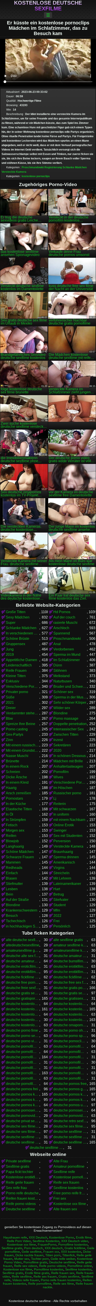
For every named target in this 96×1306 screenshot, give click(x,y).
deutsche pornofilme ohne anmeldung (70, 1078)
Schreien (13, 772)
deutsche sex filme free (22, 1126)
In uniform (61, 814)
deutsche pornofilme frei (70, 1052)
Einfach (12, 873)
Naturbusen (62, 681)
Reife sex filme (63, 1283)
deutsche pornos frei (22, 1089)
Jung (10, 649)
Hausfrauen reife (15, 1237)
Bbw (9, 718)
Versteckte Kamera (14, 171)
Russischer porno (67, 793)
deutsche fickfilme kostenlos (70, 977)
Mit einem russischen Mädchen (22, 745)
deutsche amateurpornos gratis (22, 961)
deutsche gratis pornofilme (70, 988)
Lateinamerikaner (67, 884)
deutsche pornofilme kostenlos (22, 1073)
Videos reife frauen (25, 1280)
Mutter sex (21, 1258)
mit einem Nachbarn (69, 820)
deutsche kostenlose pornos (70, 1009)
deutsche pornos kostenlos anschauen (70, 1094)
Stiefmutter (14, 884)
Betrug (58, 894)
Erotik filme (84, 1237)
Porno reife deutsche (22, 1193)
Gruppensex (15, 644)
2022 (57, 916)
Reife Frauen (16, 670)
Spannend (61, 633)
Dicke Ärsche (16, 777)
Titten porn (53, 1255)
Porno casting (17, 729)
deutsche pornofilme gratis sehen (22, 1068)
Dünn (57, 665)
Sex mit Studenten (67, 836)
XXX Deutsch (38, 1237)
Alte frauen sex (65, 1209)
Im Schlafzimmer (66, 660)
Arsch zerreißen (18, 793)
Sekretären (62, 745)
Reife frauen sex (62, 1273)
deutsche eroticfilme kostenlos (22, 966)
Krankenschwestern (21, 910)
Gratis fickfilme (75, 1248)
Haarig (11, 788)
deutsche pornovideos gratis (22, 1116)
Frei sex (59, 1198)
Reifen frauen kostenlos (22, 1198)
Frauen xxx (51, 1251)
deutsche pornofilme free (22, 1052)
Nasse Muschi (17, 756)
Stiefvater (60, 900)
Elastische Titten (19, 809)
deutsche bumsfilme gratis (70, 961)
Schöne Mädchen (20, 852)
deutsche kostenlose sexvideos (22, 1025)
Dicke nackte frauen (29, 1255)
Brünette (12, 761)
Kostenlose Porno (61, 1237)
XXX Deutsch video (74, 1241)
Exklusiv (12, 681)
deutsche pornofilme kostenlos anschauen (70, 1073)
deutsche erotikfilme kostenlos (22, 972)
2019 (10, 654)
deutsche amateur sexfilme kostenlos (70, 956)
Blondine (60, 713)
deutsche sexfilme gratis (70, 1142)
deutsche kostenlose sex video (22, 1020)
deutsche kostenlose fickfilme (70, 1004)
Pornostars (14, 798)
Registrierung (53, 167)
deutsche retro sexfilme (70, 1121)
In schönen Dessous (69, 756)
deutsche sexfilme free (70, 1137)
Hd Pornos (61, 612)
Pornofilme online (79, 1266)
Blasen (11, 878)
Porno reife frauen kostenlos (61, 1280)
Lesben (12, 889)
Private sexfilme (18, 1161)
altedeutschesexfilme (22, 945)
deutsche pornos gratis (70, 1089)
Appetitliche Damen (21, 660)
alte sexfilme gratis (68, 940)
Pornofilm (61, 772)
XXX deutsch (54, 1248)
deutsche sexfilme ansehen (22, 1137)
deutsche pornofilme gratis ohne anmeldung (70, 1062)
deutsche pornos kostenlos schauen (22, 1105)
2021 (10, 702)
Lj (54, 798)
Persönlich (61, 926)
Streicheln (61, 873)
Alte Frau (60, 1161)
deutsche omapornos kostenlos (70, 1025)
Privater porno (17, 692)
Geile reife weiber (63, 1258)
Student (59, 905)
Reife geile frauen (20, 1182)
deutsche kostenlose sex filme (70, 1014)
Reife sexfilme (22, 1276)
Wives (58, 777)
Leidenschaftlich (19, 665)
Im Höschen (62, 788)
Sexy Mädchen (17, 617)
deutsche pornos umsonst (70, 1105)
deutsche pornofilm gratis (22, 1046)
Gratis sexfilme (68, 1276)
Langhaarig (15, 846)
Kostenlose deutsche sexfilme (48, 6)
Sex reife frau (16, 1188)
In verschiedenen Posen (22, 633)
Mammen (13, 862)
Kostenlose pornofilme (70, 1177)
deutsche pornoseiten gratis (22, 1110)
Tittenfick (68, 1255)
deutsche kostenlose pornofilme (22, 1009)
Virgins (59, 868)
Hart (56, 889)
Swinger (60, 830)
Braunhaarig (63, 852)
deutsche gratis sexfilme (70, 993)
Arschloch (61, 628)
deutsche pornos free (70, 1084)
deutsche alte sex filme (22, 956)
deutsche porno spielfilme (70, 1036)
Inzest (58, 740)
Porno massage (65, 718)
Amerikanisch (64, 862)
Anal (57, 644)
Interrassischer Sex (68, 729)
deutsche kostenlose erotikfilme (22, 1004)
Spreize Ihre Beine (20, 724)
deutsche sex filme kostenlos (22, 1132)
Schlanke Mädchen (75, 167)
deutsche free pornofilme (22, 982)
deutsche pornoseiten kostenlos (70, 1110)
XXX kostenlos (71, 1251)
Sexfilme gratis (17, 1166)
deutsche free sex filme (70, 982)
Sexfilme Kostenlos (46, 1241)
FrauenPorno (47, 1244)
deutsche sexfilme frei (22, 1142)
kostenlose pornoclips (36, 176)
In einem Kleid (17, 782)
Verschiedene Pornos (22, 686)
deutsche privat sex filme (22, 1121)
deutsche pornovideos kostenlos (70, 1116)
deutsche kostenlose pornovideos (22, 1014)
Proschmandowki (33, 167)
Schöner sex (63, 692)
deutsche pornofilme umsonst (22, 1084)
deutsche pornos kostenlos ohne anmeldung (70, 1100)
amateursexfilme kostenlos (70, 950)
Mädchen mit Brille (68, 761)
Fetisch (11, 825)
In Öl (9, 814)
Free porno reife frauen (70, 1193)
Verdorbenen (63, 649)
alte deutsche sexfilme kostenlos (22, 940)
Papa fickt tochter (19, 1172)
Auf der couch (64, 617)
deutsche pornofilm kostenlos (70, 1046)
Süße (10, 697)
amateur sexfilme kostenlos (70, 945)
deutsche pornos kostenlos (22, 1094)
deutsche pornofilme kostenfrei (70, 1068)
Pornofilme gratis (35, 1262)
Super (10, 622)
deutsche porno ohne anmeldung (70, 1030)
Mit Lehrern (62, 878)
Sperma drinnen (66, 857)
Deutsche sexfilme (20, 1209)
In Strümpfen (16, 820)
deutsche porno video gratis (22, 1041)
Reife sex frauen (66, 1182)
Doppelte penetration (70, 724)
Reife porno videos (21, 1204)
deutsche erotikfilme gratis (70, 966)
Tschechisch (15, 921)
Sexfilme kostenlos (68, 1188)
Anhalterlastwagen (68, 766)
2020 (57, 750)
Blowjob (12, 841)
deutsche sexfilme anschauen (70, 1132)
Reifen (11, 836)
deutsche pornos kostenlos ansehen (22, 1100)
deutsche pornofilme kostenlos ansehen (22, 1078)
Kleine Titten (16, 676)
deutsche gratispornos (22, 998)
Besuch (12, 916)
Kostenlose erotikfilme (22, 1177)
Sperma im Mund (66, 654)
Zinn (9, 740)
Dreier (11, 708)
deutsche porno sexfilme (22, 1036)
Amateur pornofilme (68, 1166)
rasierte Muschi (65, 622)
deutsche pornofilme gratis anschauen (70, 1057)
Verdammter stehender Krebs (22, 713)
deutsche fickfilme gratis (22, 977)
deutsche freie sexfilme (22, 988)
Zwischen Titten (65, 734)
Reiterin (59, 804)
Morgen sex (15, 830)
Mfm (56, 910)
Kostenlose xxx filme (69, 1204)
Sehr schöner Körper (69, 702)
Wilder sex (61, 708)
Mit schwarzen (64, 809)
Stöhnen (60, 670)
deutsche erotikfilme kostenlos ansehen (70, 972)
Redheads (14, 868)
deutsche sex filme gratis (70, 1126)
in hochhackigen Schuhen (22, 926)
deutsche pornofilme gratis (22, 1057)
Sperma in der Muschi (70, 697)
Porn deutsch (33, 1248)
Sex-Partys (14, 734)
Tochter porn (40, 1258)
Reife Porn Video (19, 1241)
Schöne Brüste (17, 638)
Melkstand (61, 676)
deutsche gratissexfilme (70, 998)
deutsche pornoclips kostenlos (70, 1041)
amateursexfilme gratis (22, 950)
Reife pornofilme (39, 1283)
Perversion (62, 841)
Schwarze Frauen (20, 857)
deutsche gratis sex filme (22, 993)
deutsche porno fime (22, 1030)
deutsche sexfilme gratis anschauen (46, 1147)
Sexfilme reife (64, 1172)
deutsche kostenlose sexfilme (70, 1020)
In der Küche (16, 804)
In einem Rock (17, 766)
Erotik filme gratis (37, 1273)
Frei (56, 921)
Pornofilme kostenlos (73, 1244)
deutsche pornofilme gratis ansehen (22, 1062)
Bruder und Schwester (70, 686)
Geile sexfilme (32, 1251)
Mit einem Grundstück (22, 750)
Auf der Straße (17, 900)
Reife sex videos (25, 1266)
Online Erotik (63, 825)
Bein (9, 894)
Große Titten (15, 612)
